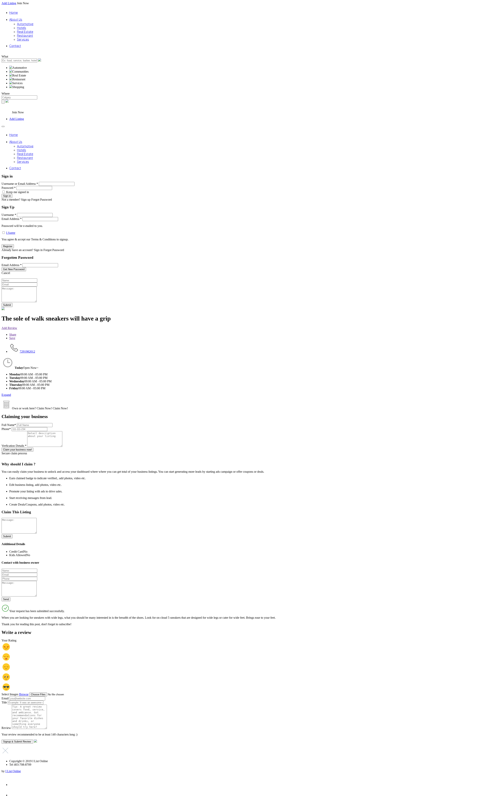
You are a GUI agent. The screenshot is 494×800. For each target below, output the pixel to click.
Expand (6, 394)
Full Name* (9, 425)
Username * (9, 214)
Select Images (10, 694)
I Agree (10, 232)
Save (12, 338)
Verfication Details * (14, 445)
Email (5, 698)
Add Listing (9, 3)
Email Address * (12, 219)
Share (12, 334)
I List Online (13, 771)
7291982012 (27, 351)
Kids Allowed (17, 555)
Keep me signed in (17, 192)
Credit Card (16, 551)
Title (4, 702)
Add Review (9, 328)
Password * (9, 187)
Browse (24, 694)
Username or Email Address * (20, 183)
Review (6, 728)
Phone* (7, 429)
